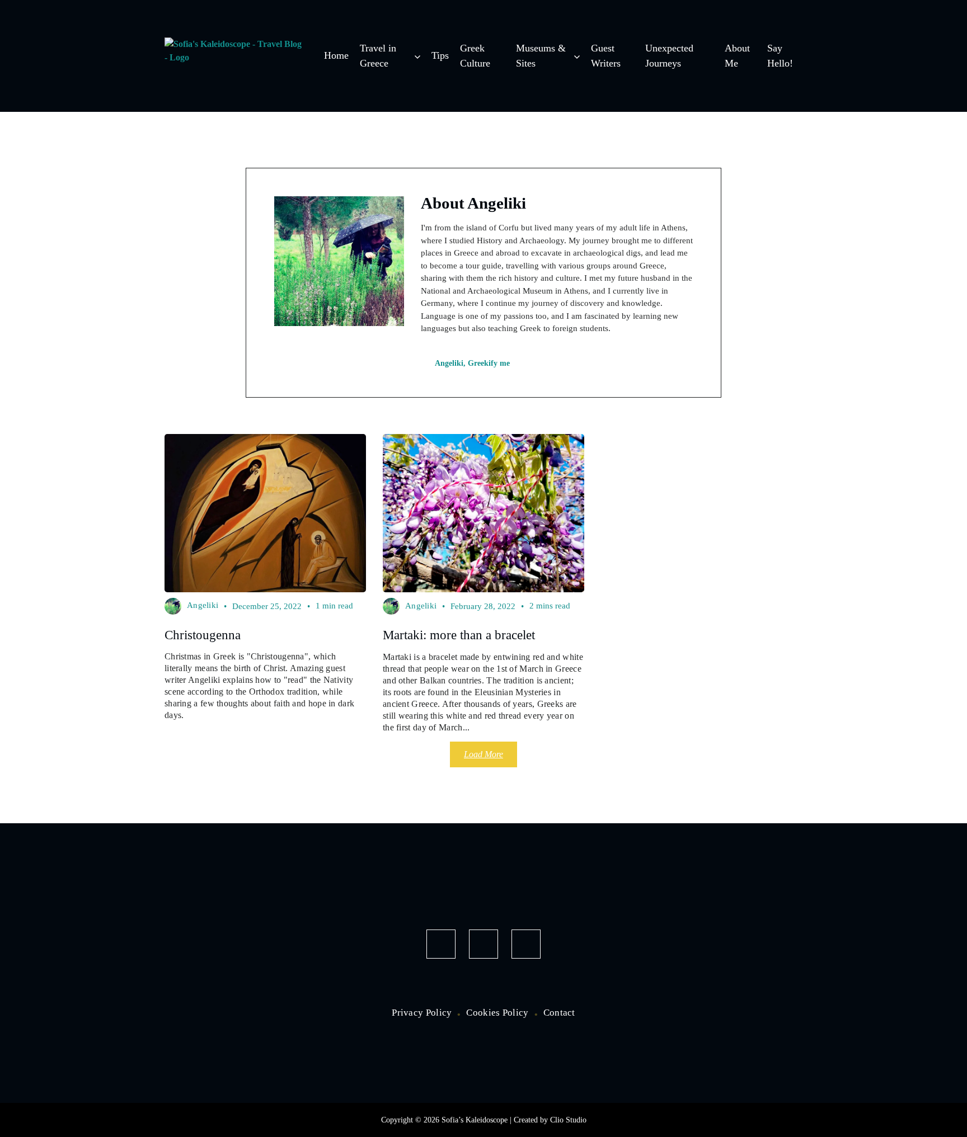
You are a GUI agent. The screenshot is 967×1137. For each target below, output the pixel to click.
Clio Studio (568, 1120)
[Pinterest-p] (526, 944)
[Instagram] (483, 944)
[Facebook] (441, 944)
